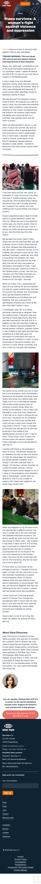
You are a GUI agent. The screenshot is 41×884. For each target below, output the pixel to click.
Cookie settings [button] (20, 870)
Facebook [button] (6, 836)
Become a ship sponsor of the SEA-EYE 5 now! (20, 714)
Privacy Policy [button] (20, 859)
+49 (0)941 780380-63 (17, 749)
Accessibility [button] (20, 862)
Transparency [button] (20, 865)
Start (4, 49)
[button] (37, 4)
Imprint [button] (20, 856)
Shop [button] (4, 802)
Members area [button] (7, 818)
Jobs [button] (4, 810)
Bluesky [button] (5, 829)
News (20, 13)
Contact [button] (5, 814)
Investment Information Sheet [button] (20, 867)
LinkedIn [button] (5, 833)
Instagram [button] (6, 825)
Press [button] (4, 806)
